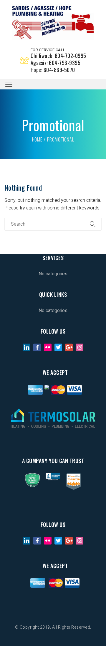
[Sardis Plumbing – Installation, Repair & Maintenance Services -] (53, 22)
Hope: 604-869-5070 (53, 70)
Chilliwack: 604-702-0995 (58, 55)
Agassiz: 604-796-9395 (56, 62)
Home (37, 139)
